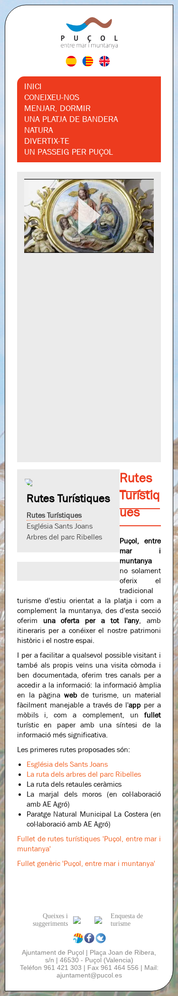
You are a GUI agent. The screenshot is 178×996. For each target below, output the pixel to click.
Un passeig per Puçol (68, 152)
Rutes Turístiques (54, 515)
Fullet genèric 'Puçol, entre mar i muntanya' (86, 863)
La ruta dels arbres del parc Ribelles (84, 774)
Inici (33, 86)
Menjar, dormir (57, 108)
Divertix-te (46, 141)
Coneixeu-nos (51, 97)
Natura (38, 130)
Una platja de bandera (71, 119)
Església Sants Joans (60, 526)
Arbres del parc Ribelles (64, 537)
